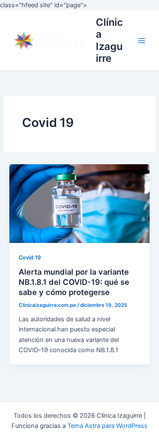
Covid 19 (30, 257)
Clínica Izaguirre (109, 40)
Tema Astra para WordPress (107, 426)
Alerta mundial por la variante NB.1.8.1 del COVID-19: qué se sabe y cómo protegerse (74, 281)
